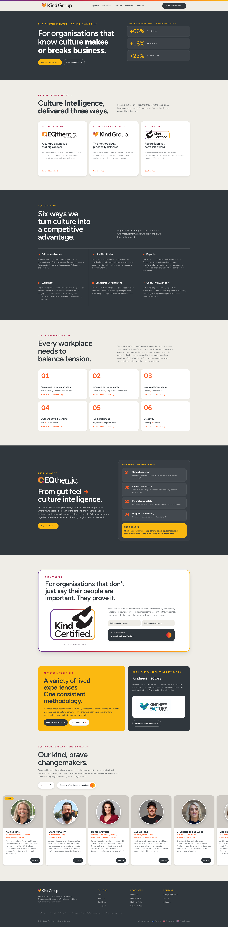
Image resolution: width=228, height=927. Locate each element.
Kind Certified (135, 898)
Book (34, 860)
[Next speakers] (50, 785)
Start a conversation (173, 6)
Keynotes (118, 6)
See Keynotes (98, 171)
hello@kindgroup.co (170, 895)
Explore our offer (72, 62)
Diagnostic (95, 6)
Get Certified (150, 171)
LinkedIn (166, 898)
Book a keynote (78, 722)
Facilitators (129, 6)
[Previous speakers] (42, 785)
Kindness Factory (136, 902)
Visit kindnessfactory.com (145, 723)
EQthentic (134, 895)
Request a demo (47, 526)
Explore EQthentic (49, 171)
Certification (106, 6)
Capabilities (102, 902)
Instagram (167, 902)
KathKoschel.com (136, 906)
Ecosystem (102, 906)
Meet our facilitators (54, 722)
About (100, 895)
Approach (140, 6)
